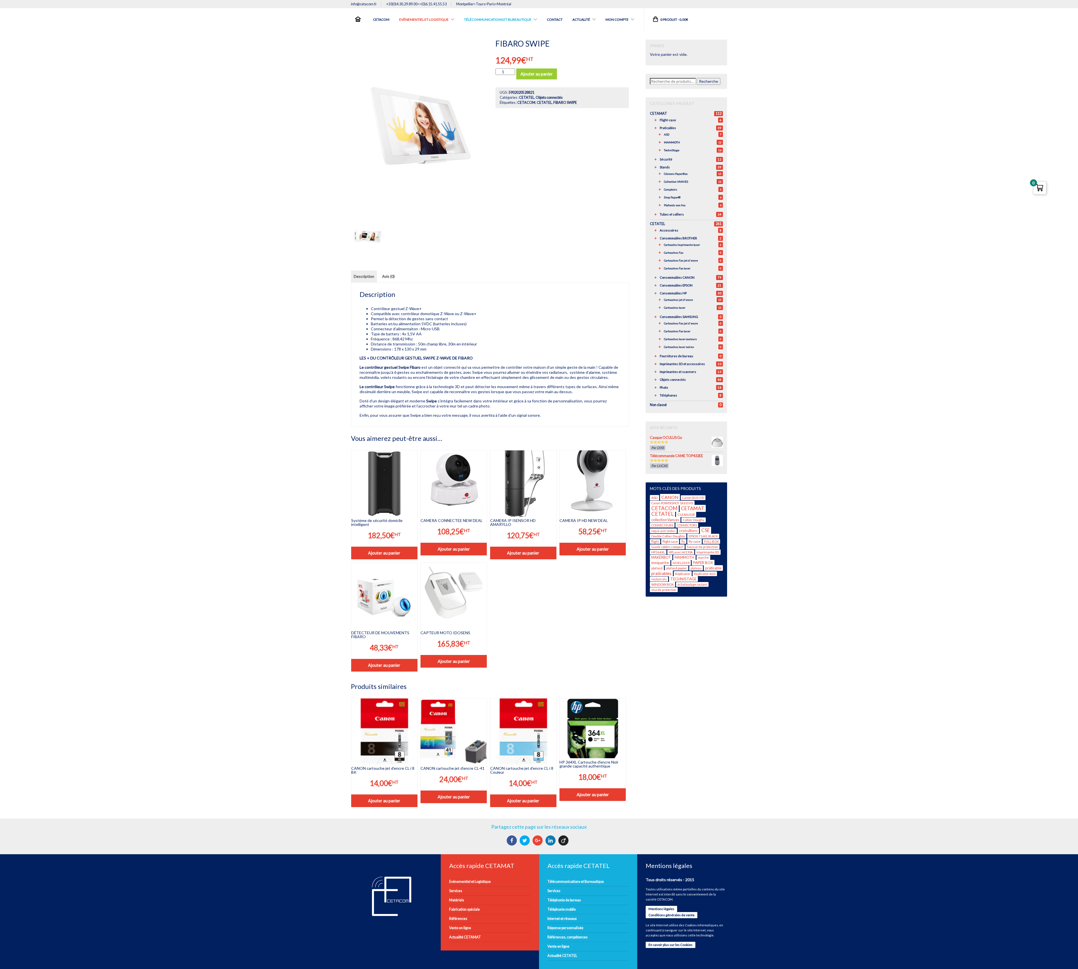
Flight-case (668, 120)
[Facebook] (512, 840)
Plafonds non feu (675, 205)
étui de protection (663, 590)
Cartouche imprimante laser (682, 244)
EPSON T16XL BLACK (703, 536)
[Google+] (538, 840)
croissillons (688, 530)
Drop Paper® (672, 197)
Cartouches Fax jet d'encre (681, 260)
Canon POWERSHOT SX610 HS (672, 503)
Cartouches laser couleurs (680, 339)
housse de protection (702, 547)
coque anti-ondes (663, 531)
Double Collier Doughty (668, 536)
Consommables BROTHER (678, 238)
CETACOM (526, 102)
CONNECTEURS (662, 525)
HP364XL (658, 552)
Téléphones (668, 395)
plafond (657, 568)
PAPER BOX (703, 562)
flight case (670, 541)
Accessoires (669, 230)
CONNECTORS (687, 525)
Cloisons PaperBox (676, 173)
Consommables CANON (677, 277)
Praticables (668, 128)
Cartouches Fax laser (677, 268)
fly (683, 541)
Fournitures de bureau (676, 356)
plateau (696, 568)
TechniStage (671, 150)
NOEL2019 (681, 563)
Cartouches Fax (673, 252)
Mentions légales (661, 909)
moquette (660, 562)
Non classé (658, 405)
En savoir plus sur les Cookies (670, 945)
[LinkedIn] (551, 840)
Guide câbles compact (667, 547)
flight (655, 541)
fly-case (694, 541)
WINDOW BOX (662, 584)
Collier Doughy (693, 520)
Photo (664, 387)
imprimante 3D (707, 552)
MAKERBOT (661, 557)
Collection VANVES (676, 181)
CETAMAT (658, 113)
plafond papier (676, 568)
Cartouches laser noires (679, 347)
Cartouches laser (674, 307)
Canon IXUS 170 (693, 498)
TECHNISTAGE (683, 579)
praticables (661, 573)
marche (703, 557)
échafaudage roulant (692, 584)
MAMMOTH (672, 142)
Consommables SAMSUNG (679, 317)
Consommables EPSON (676, 285)
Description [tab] (364, 276)
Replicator (682, 574)
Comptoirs (670, 189)
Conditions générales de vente (671, 915)
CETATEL (526, 97)
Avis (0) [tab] (388, 276)
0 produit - (674, 19)
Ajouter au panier (536, 73)
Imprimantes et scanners (678, 372)
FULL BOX (711, 541)
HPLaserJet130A (681, 552)
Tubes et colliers (672, 214)
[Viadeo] (564, 840)
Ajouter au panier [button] (384, 552)
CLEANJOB (686, 514)
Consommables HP (673, 293)
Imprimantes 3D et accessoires (682, 364)
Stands (665, 167)
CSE (705, 530)
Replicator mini (705, 574)
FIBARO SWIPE (565, 102)
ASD (666, 134)
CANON (670, 497)
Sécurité (666, 159)
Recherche (708, 81)
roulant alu (659, 579)
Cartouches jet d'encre (678, 299)
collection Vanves (665, 519)
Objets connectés (549, 97)
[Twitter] (525, 840)
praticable (713, 568)
